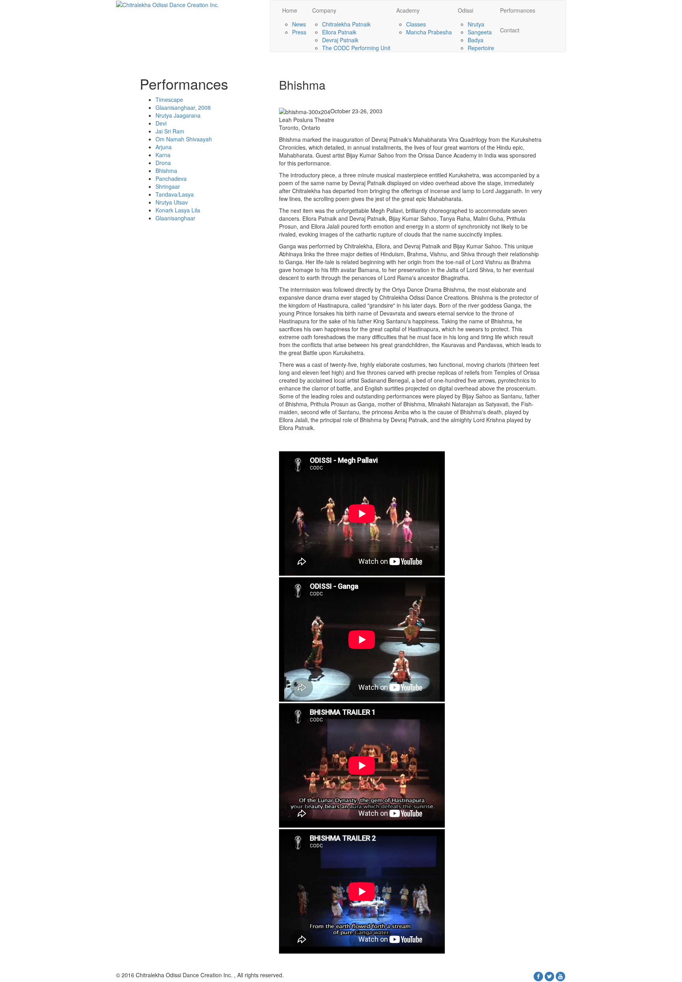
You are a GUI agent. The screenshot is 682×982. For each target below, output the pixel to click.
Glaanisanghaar (175, 218)
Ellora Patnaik (339, 32)
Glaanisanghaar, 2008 (183, 107)
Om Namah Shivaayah (184, 139)
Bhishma (166, 171)
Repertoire (481, 48)
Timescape (169, 99)
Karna (163, 155)
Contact (509, 30)
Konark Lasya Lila (178, 210)
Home (289, 10)
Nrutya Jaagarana (178, 115)
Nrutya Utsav (172, 202)
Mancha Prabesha (429, 32)
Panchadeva (171, 178)
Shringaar (168, 186)
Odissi (465, 10)
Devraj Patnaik (340, 40)
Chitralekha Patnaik (346, 24)
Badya (475, 40)
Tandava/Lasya (175, 194)
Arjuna (164, 147)
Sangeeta (480, 32)
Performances (517, 10)
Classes (416, 24)
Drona (163, 163)
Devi (161, 123)
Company (324, 10)
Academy (408, 10)
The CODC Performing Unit (356, 48)
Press (299, 32)
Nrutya (476, 24)
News (299, 24)
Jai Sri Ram (170, 131)
